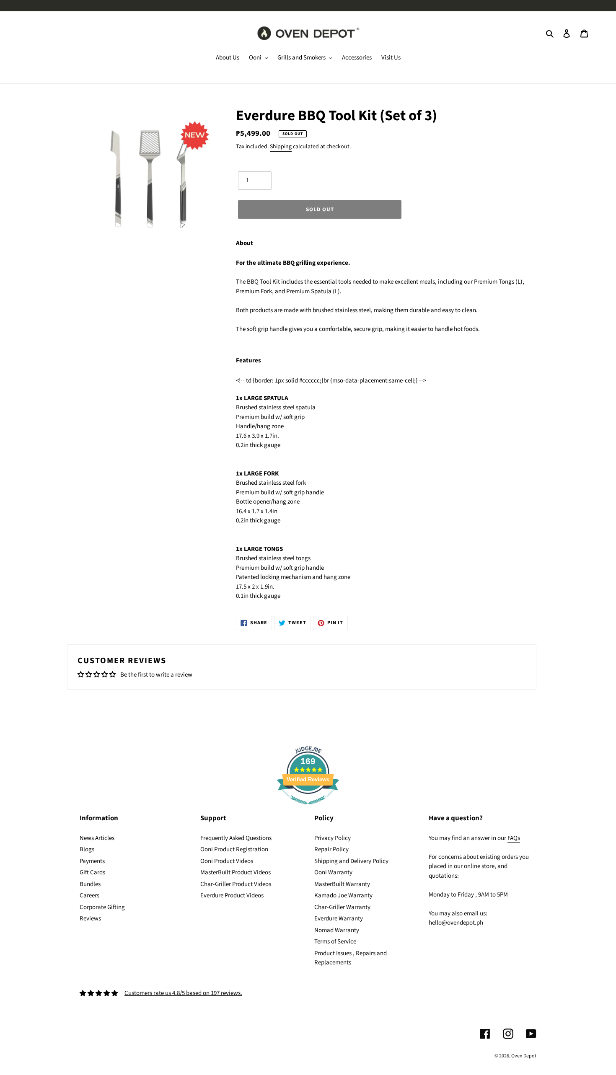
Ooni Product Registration (234, 849)
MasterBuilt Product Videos (235, 872)
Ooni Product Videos (226, 861)
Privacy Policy (332, 838)
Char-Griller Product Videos (235, 884)
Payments (92, 861)
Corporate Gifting (102, 907)
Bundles (90, 884)
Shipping (281, 146)
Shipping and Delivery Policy (351, 861)
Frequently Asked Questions (236, 838)
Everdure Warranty (338, 918)
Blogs (87, 849)
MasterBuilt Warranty (342, 884)
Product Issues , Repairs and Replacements (350, 958)
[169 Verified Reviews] (308, 809)
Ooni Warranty (333, 872)
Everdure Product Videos (232, 895)
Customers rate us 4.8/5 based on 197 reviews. (183, 993)
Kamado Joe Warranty (343, 895)
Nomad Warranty (336, 930)
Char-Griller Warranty (342, 907)
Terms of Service (335, 941)
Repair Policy (331, 849)
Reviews (90, 918)
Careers (89, 895)
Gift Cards (92, 872)
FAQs (513, 838)
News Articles (97, 838)
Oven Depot (523, 1055)
